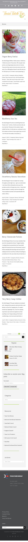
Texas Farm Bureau (9, 416)
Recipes (4, 79)
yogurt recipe (9, 83)
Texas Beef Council (9, 423)
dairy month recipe (13, 79)
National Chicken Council (10, 427)
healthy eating (19, 261)
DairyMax (6, 441)
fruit (15, 139)
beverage (11, 139)
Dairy (7, 77)
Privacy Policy (5, 511)
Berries (16, 75)
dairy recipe (20, 79)
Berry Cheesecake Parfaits (12, 237)
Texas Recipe (16, 81)
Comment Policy (6, 514)
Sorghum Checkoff (8, 430)
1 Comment (8, 263)
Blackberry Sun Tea (9, 119)
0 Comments (16, 83)
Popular (14, 343)
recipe (18, 139)
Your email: (6, 381)
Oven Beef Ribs (13, 363)
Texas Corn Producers (9, 434)
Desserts (22, 257)
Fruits (14, 77)
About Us (4, 516)
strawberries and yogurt (7, 81)
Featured (10, 77)
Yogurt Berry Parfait (10, 57)
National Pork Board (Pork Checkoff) (13, 445)
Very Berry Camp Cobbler (11, 299)
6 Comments (22, 322)
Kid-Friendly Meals (20, 77)
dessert (12, 261)
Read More (4, 85)
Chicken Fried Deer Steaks (15, 356)
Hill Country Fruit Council (10, 438)
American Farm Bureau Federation (12, 419)
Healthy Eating (10, 259)
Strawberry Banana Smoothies (13, 177)
